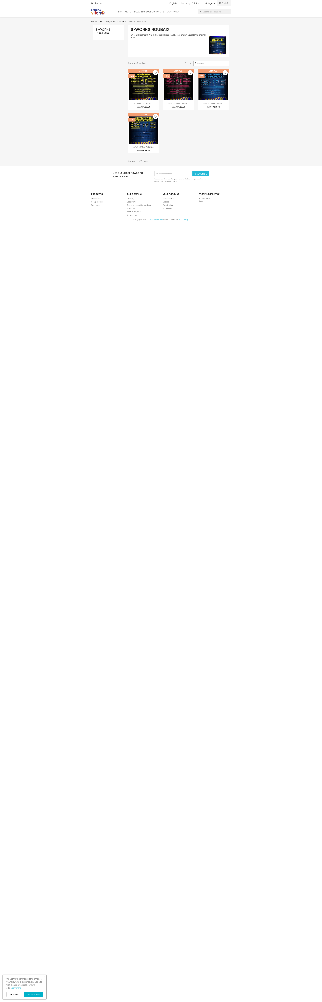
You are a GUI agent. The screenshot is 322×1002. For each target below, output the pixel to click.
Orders (166, 202)
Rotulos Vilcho (156, 219)
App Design (183, 219)
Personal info (168, 198)
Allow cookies (33, 994)
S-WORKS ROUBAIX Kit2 (178, 103)
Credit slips (168, 205)
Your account (171, 194)
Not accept (14, 994)
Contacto (173, 11)
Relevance (211, 63)
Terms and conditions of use (139, 205)
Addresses (167, 208)
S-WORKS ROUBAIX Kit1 (143, 103)
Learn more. (16, 988)
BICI (120, 11)
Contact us (96, 3)
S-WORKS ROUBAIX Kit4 (143, 147)
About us (131, 208)
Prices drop (96, 198)
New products (97, 202)
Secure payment (134, 211)
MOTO (128, 11)
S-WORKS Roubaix (103, 31)
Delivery (130, 198)
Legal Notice (132, 202)
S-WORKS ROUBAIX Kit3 (213, 103)
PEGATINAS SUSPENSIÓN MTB (149, 11)
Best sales (95, 205)
